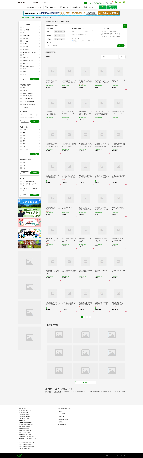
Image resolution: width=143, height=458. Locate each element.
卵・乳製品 (25, 41)
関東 (24, 135)
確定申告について (23, 420)
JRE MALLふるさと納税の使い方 (26, 446)
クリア (24, 79)
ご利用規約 (60, 422)
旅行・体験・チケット (28, 60)
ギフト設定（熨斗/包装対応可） (112, 33)
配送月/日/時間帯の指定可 (29, 181)
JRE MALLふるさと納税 (28, 17)
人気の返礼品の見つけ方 (24, 448)
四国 (24, 146)
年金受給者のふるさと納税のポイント (28, 438)
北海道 (24, 129)
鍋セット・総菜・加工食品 (29, 52)
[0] (111, 3)
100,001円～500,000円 (28, 101)
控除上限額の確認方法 (24, 428)
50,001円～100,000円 (28, 98)
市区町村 (49, 39)
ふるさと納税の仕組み (24, 414)
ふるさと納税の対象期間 (24, 416)
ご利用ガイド (61, 411)
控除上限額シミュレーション (64, 408)
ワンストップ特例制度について (26, 424)
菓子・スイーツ (26, 49)
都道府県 (49, 35)
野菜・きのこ (26, 38)
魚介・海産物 (26, 30)
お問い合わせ (61, 416)
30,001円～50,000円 (28, 96)
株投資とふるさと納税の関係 (25, 430)
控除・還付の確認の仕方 (24, 426)
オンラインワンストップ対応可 (112, 36)
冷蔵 (24, 162)
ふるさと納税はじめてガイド (25, 410)
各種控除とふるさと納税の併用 (26, 432)
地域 (48, 31)
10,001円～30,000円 (28, 93)
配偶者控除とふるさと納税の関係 (27, 436)
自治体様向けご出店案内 (63, 419)
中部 (24, 138)
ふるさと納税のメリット (24, 418)
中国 (24, 143)
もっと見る (85, 382)
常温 (24, 168)
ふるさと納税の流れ (23, 412)
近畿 (24, 141)
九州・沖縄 (25, 149)
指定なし (25, 87)
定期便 (24, 71)
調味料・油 (25, 57)
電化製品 (25, 68)
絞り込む (35, 79)
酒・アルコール (26, 43)
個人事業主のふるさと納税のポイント (28, 434)
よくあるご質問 (61, 413)
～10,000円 (25, 90)
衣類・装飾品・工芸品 (28, 66)
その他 (24, 74)
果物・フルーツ (26, 35)
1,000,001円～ (26, 107)
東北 (24, 132)
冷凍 (24, 165)
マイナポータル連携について (25, 422)
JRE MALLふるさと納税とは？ (26, 444)
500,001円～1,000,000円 (29, 104)
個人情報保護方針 (62, 424)
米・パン (25, 32)
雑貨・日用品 (26, 63)
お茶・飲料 (25, 46)
